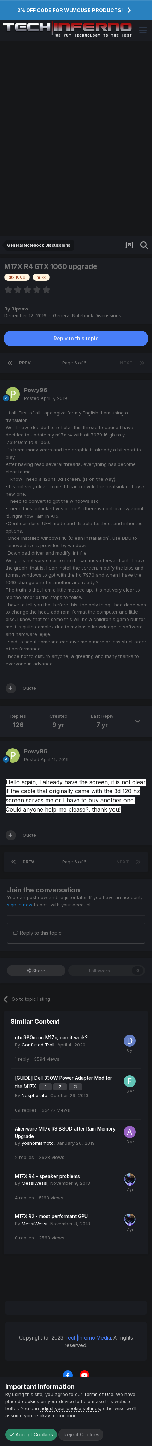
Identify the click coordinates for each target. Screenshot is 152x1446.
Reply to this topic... (41, 933)
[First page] (10, 363)
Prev (25, 362)
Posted (45, 398)
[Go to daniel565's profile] (130, 1041)
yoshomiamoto (38, 1143)
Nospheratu (34, 1095)
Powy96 (35, 390)
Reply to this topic (76, 338)
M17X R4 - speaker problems (47, 1176)
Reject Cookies (80, 1434)
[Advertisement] (76, 138)
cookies (30, 1401)
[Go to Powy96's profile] (13, 394)
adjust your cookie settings (70, 1408)
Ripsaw (19, 309)
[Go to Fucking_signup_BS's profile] (130, 1081)
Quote (29, 688)
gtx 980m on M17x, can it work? (51, 1037)
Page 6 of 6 (75, 362)
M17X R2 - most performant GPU (51, 1216)
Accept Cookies (33, 1434)
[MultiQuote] (11, 688)
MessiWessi (34, 1183)
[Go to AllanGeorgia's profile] (130, 1132)
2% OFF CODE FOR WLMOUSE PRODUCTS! (70, 10)
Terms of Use (98, 1394)
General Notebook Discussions (87, 315)
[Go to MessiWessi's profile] (130, 1179)
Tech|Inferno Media (88, 1338)
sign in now (20, 904)
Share (38, 970)
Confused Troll (38, 1045)
